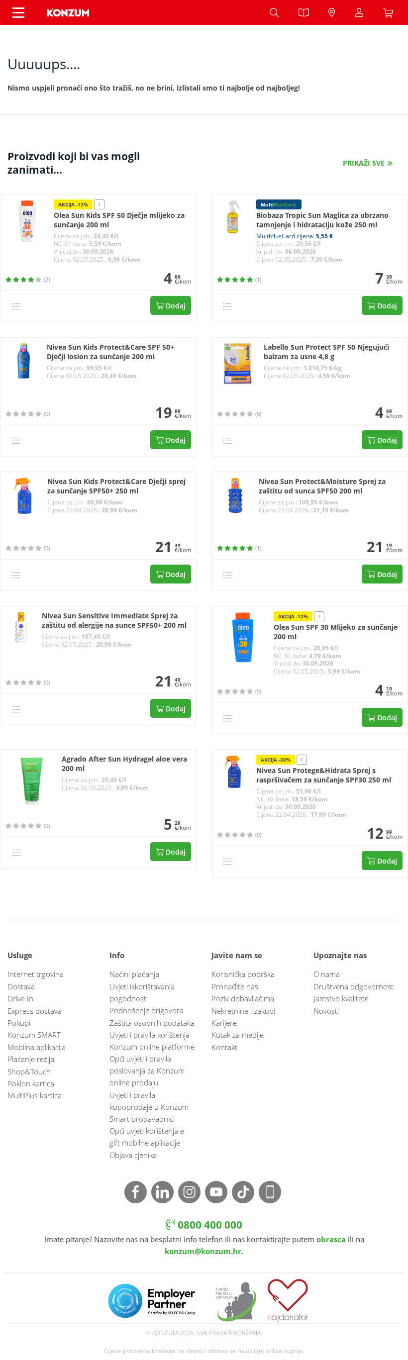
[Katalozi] (303, 12)
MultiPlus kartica (34, 1095)
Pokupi (18, 1023)
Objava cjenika (133, 1155)
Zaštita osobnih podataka (152, 1023)
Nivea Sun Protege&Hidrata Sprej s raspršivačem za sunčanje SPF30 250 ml (323, 775)
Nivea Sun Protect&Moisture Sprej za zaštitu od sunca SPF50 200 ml (322, 486)
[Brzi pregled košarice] (390, 12)
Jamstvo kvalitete (341, 998)
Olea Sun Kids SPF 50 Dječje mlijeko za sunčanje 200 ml (119, 220)
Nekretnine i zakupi (243, 1011)
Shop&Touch (29, 1071)
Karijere (224, 1023)
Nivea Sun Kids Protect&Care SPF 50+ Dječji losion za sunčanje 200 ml (110, 352)
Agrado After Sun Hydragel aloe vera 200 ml (124, 764)
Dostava (21, 986)
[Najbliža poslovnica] (331, 12)
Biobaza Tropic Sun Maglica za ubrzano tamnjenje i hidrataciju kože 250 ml (322, 220)
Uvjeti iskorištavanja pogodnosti (142, 992)
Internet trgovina (35, 974)
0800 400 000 (208, 1224)
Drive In (20, 998)
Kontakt (224, 1047)
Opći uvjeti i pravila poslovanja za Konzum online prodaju (147, 1070)
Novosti (326, 1011)
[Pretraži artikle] (274, 12)
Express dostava (34, 1011)
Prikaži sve (364, 163)
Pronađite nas (234, 986)
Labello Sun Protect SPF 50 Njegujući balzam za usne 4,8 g (326, 352)
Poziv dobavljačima (242, 998)
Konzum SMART (34, 1035)
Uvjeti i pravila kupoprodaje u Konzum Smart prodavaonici (149, 1107)
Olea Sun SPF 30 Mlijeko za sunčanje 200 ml (336, 632)
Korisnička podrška (243, 974)
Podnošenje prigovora (146, 1010)
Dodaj (175, 305)
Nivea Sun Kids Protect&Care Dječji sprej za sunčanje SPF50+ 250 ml (116, 486)
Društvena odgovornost (353, 986)
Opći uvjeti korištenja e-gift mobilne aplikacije (148, 1137)
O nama (326, 974)
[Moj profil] (359, 12)
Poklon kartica (30, 1083)
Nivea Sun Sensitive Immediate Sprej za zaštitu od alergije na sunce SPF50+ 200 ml (114, 620)
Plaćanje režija (30, 1059)
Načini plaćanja (134, 974)
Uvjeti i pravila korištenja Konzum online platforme (152, 1041)
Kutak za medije (237, 1035)
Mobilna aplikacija (36, 1047)
